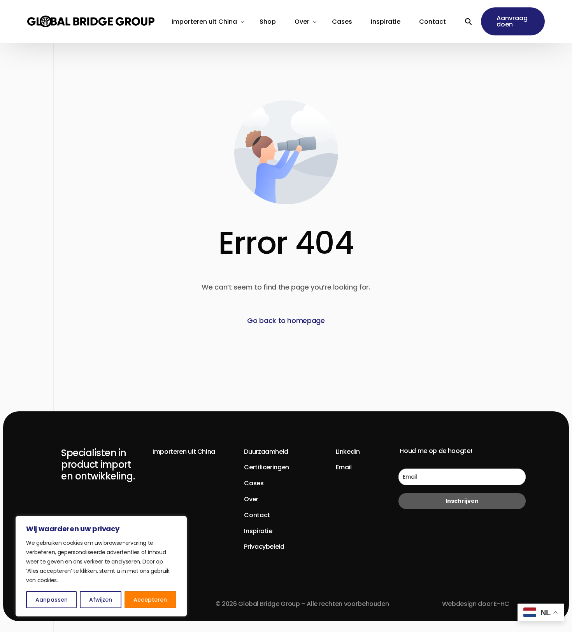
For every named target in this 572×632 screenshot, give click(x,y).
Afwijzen (100, 600)
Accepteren (150, 600)
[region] (101, 566)
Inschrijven (462, 501)
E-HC (501, 603)
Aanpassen (51, 600)
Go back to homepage (286, 320)
